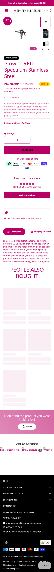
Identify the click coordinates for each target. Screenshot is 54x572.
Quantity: (9, 133)
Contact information (27, 565)
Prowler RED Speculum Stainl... (28, 218)
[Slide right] (49, 49)
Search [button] (29, 426)
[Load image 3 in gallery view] (45, 45)
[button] (46, 10)
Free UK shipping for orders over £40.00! (27, 3)
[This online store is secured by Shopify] (45, 542)
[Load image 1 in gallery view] (45, 22)
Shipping (22, 88)
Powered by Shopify (34, 556)
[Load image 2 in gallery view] (45, 33)
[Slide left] (42, 49)
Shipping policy (10, 565)
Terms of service (39, 561)
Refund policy (9, 561)
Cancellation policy (11, 568)
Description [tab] (16, 231)
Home (7, 218)
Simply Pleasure (18, 556)
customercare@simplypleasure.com (23, 523)
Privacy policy (23, 561)
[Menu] (6, 10)
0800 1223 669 (14, 527)
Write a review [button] (27, 195)
